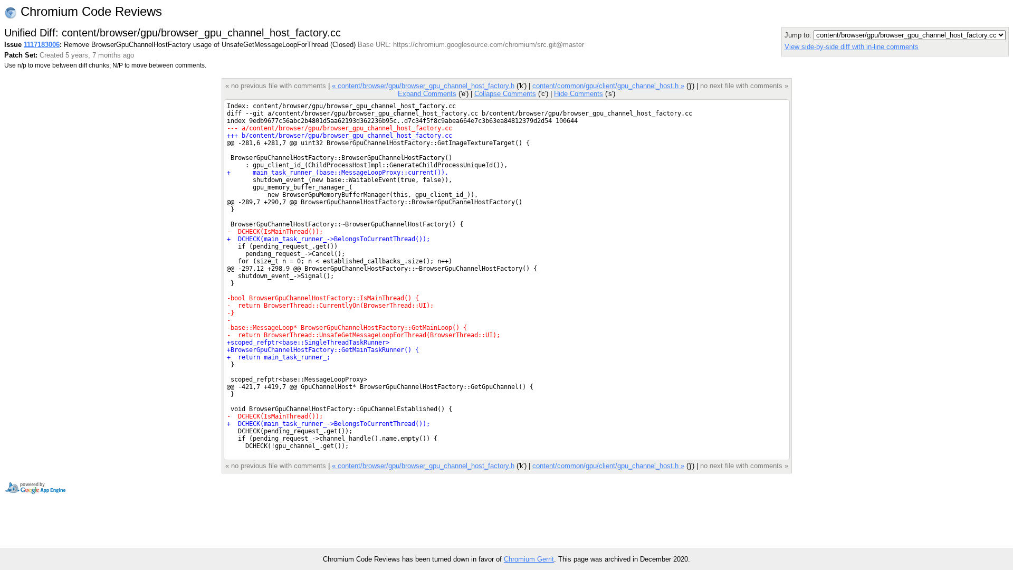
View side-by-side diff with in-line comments (852, 47)
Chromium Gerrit (529, 559)
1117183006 (42, 45)
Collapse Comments (505, 94)
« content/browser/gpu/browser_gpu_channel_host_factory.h (423, 86)
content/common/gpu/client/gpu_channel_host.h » (608, 86)
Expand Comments (427, 94)
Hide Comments (578, 94)
